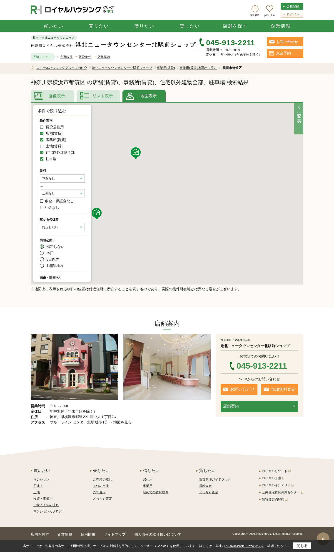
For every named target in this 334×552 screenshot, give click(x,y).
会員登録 (293, 6)
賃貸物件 (85, 57)
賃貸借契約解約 (273, 499)
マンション (41, 479)
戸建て (38, 486)
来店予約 (283, 53)
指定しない (55, 247)
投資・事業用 (42, 498)
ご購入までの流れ (46, 505)
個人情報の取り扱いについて (158, 534)
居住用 (147, 479)
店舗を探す (235, 25)
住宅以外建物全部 (60, 152)
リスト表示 (102, 96)
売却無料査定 (283, 389)
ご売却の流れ (102, 479)
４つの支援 (101, 486)
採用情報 (88, 534)
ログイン (293, 14)
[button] (97, 213)
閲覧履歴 (254, 15)
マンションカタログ (47, 511)
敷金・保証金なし (59, 201)
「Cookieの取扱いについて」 (243, 546)
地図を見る (122, 422)
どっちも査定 (102, 498)
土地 (36, 492)
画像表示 (57, 96)
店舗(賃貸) (53, 133)
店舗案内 (103, 57)
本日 (50, 253)
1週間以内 (54, 266)
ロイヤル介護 (271, 478)
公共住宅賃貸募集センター (281, 492)
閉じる (302, 546)
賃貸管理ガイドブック (215, 479)
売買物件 (66, 57)
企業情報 (281, 25)
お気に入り (269, 15)
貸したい (190, 25)
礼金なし (52, 207)
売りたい (99, 25)
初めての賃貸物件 (155, 492)
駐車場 (51, 159)
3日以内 (52, 259)
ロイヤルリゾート (274, 471)
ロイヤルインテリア (276, 485)
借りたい (144, 25)
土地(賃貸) (53, 146)
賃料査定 (205, 486)
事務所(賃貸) (55, 140)
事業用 (147, 486)
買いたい (53, 25)
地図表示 (148, 96)
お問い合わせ (287, 42)
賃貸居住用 (54, 127)
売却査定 (99, 492)
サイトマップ (115, 534)
